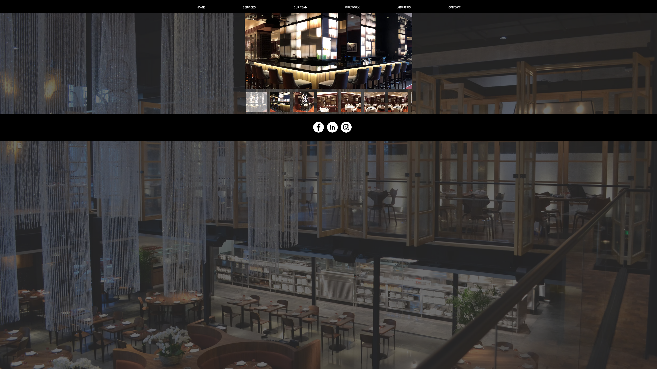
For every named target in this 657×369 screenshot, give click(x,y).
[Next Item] (406, 50)
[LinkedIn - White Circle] (332, 127)
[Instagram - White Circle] (346, 127)
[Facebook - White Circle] (318, 127)
